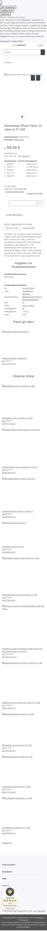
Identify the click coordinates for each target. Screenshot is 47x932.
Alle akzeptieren (8, 7)
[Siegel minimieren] (16, 891)
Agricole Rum (28, 288)
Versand (25, 156)
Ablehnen (5, 14)
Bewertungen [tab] (29, 228)
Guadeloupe (27, 291)
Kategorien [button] (7, 843)
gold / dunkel (28, 305)
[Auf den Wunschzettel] (38, 78)
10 (23, 302)
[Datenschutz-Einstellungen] (1, 2)
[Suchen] (43, 52)
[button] (31, 45)
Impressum (5, 41)
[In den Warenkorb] (6, 71)
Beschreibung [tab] (12, 228)
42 (23, 308)
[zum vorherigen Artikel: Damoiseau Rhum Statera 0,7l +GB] (14, 63)
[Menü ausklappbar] (5, 45)
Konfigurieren (7, 10)
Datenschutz (17, 41)
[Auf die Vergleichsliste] (33, 78)
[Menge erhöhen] (39, 209)
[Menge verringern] (6, 203)
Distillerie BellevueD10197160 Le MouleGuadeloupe (32, 297)
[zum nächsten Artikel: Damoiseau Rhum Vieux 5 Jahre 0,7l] (18, 63)
